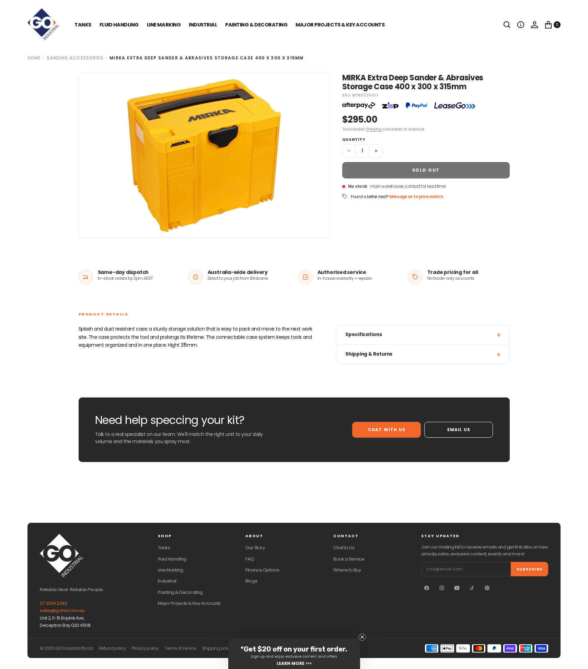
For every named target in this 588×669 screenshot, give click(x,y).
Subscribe (529, 569)
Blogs (251, 581)
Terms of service (180, 648)
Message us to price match (416, 196)
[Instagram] (441, 588)
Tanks (164, 547)
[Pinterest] (487, 588)
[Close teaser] (362, 637)
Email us (459, 429)
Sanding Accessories (75, 58)
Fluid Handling (119, 24)
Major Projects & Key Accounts (189, 603)
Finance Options (262, 570)
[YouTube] (456, 588)
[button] (521, 25)
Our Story (255, 547)
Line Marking (164, 24)
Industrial (203, 24)
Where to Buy (347, 570)
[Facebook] (426, 588)
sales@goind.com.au (62, 610)
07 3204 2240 (53, 603)
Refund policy (112, 648)
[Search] (507, 25)
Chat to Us (343, 547)
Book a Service (348, 559)
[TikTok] (471, 588)
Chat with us (386, 429)
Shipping (374, 129)
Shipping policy (217, 648)
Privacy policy (145, 648)
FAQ (249, 559)
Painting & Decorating (256, 24)
